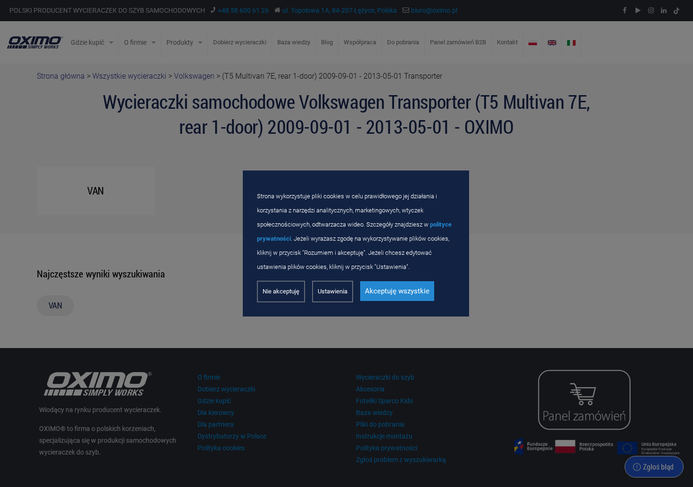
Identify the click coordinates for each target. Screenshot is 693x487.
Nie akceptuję (281, 291)
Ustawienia (332, 291)
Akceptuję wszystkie (397, 291)
